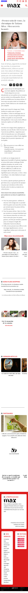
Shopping (6, 569)
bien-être (21, 58)
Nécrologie (6, 559)
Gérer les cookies (19, 526)
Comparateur (7, 580)
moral (17, 58)
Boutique (6, 582)
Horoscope (6, 544)
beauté (20, 56)
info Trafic (6, 548)
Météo (5, 546)
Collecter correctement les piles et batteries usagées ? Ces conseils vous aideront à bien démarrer (14, 435)
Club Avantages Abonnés (6, 563)
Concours (6, 543)
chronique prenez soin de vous (15, 54)
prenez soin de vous (12, 56)
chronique (18, 53)
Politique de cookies (19, 524)
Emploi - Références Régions (7, 552)
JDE (5, 567)
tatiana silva (11, 53)
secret (13, 58)
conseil (9, 58)
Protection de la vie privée (17, 522)
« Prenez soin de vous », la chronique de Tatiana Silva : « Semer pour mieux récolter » (10, 254)
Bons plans (6, 571)
